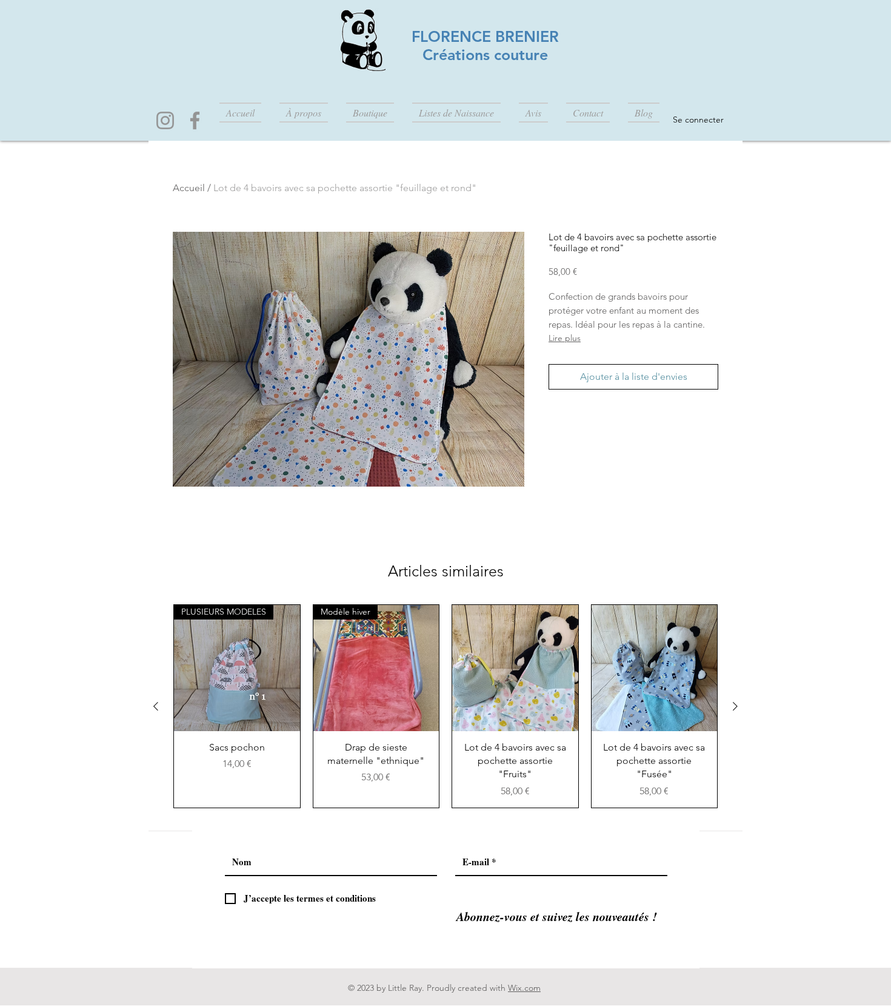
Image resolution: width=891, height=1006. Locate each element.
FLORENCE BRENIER (485, 36)
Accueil (189, 188)
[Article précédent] (155, 706)
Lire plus (565, 338)
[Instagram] (165, 120)
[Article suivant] (735, 706)
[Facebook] (195, 120)
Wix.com (524, 987)
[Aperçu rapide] (515, 668)
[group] (445, 706)
